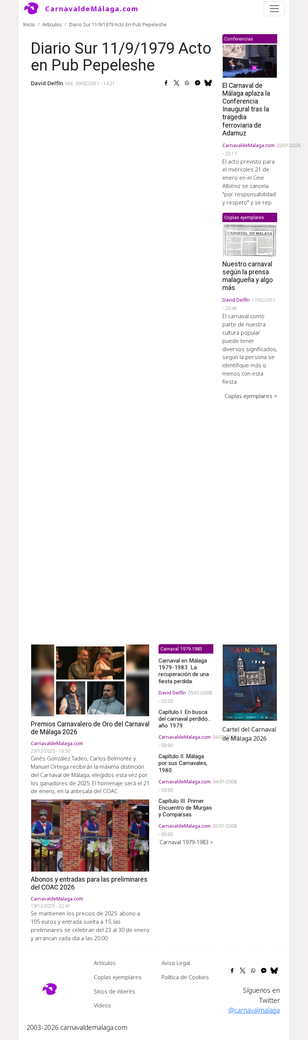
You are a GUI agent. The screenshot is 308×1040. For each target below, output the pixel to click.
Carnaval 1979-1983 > (186, 842)
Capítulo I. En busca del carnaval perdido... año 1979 (185, 719)
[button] (250, 682)
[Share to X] (176, 83)
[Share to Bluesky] (208, 83)
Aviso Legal (176, 962)
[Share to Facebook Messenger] (197, 83)
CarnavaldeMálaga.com (92, 8)
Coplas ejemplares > (251, 396)
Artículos (52, 24)
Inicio (29, 24)
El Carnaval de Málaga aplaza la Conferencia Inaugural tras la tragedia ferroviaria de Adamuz (246, 109)
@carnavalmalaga (254, 1009)
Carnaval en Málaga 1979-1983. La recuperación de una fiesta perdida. (184, 671)
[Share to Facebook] (166, 83)
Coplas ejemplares (118, 977)
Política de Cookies (185, 977)
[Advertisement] (249, 516)
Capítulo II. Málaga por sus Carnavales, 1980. (183, 763)
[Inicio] (34, 8)
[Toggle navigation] (274, 8)
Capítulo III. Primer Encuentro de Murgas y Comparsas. (185, 808)
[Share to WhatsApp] (187, 83)
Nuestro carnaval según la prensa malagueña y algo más (247, 276)
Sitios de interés (114, 991)
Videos (102, 1005)
